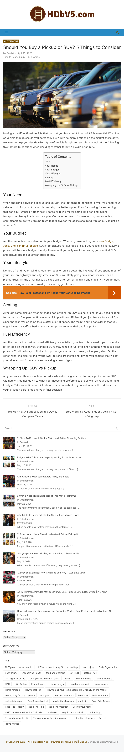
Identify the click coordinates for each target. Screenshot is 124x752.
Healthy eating (83, 678)
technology (95, 712)
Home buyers (38, 684)
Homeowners (101, 684)
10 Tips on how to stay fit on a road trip (57, 667)
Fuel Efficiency (53, 181)
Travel (102, 718)
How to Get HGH (33, 689)
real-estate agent (14, 701)
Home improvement (78, 684)
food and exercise (55, 672)
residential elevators (63, 701)
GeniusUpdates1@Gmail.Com (103, 741)
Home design (57, 684)
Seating (49, 177)
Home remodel (12, 689)
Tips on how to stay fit (16, 718)
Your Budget (52, 169)
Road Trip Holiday (14, 706)
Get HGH (74, 672)
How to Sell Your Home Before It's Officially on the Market (77, 689)
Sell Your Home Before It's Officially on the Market (31, 712)
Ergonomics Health (31, 672)
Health (67, 678)
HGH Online (21, 684)
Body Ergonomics (108, 667)
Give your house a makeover (45, 678)
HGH (7, 684)
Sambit (10, 53)
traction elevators (85, 718)
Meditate (83, 695)
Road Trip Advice (101, 701)
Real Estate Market (38, 701)
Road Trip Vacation (58, 706)
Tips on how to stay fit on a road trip (52, 718)
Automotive (11, 41)
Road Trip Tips (36, 706)
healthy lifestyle (104, 678)
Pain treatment (100, 695)
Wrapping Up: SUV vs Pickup (61, 185)
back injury (88, 667)
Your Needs (51, 165)
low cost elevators (64, 695)
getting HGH (90, 672)
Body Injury (11, 672)
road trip (82, 701)
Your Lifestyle (53, 173)
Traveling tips (12, 723)
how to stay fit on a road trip (20, 695)
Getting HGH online (15, 678)
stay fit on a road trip (73, 712)
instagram (45, 695)
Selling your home (82, 706)
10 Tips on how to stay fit (18, 667)
